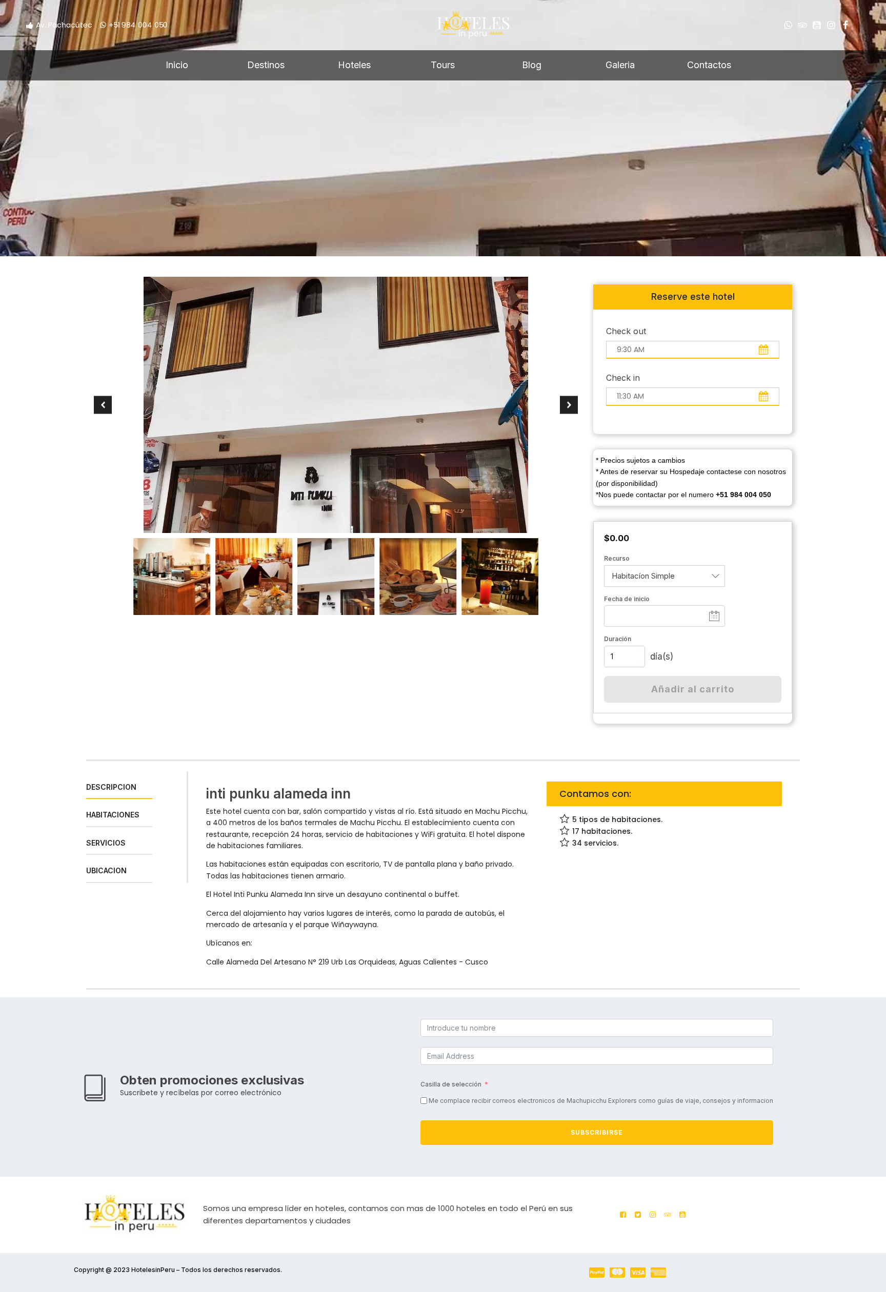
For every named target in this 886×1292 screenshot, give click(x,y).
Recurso (617, 558)
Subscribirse (597, 1132)
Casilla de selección (450, 1084)
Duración (617, 639)
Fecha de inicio (627, 599)
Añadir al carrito (692, 689)
